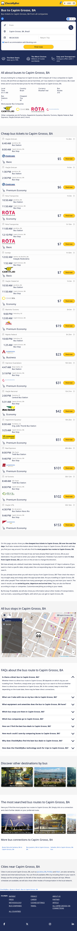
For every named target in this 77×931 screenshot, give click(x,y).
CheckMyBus (4, 889)
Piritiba (50, 872)
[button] (38, 634)
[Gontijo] (7, 109)
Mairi (58, 872)
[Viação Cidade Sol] (22, 109)
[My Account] (60, 3)
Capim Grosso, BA (66, 615)
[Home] (29, 3)
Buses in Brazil (15, 889)
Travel (33, 906)
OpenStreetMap (64, 656)
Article (56, 903)
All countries (15, 911)
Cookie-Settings (38, 903)
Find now (69, 159)
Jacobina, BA (41, 872)
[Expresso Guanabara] (52, 109)
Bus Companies (15, 906)
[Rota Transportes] (37, 109)
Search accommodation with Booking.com (20, 42)
